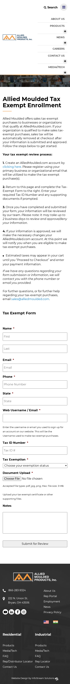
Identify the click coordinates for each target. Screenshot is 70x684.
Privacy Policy (52, 612)
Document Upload (18, 473)
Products (8, 645)
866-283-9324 (17, 590)
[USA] (48, 621)
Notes (7, 505)
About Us (49, 590)
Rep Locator (42, 661)
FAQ (5, 656)
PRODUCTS (57, 25)
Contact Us (10, 666)
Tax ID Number (15, 442)
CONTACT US (56, 55)
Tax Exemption (15, 459)
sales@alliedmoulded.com (30, 299)
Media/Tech (10, 650)
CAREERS (59, 48)
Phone (9, 376)
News (47, 606)
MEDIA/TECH (56, 67)
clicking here (12, 167)
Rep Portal (50, 596)
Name (8, 328)
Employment (52, 601)
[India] (57, 621)
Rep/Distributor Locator (18, 661)
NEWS (61, 37)
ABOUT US (58, 19)
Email (8, 360)
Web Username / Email (21, 410)
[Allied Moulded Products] (17, 38)
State (8, 393)
